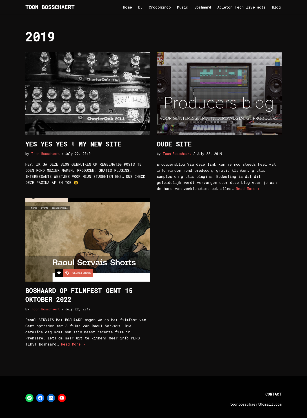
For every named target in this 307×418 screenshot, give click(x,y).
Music (182, 7)
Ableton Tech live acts (241, 7)
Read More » (248, 188)
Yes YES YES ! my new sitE (73, 144)
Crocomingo (160, 7)
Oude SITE (174, 144)
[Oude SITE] (219, 93)
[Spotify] (29, 398)
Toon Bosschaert (45, 153)
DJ (140, 7)
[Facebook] (40, 398)
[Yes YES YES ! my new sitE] (87, 93)
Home (127, 7)
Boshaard (202, 7)
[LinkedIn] (51, 398)
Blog (276, 7)
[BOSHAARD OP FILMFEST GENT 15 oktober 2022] (87, 240)
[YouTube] (62, 398)
